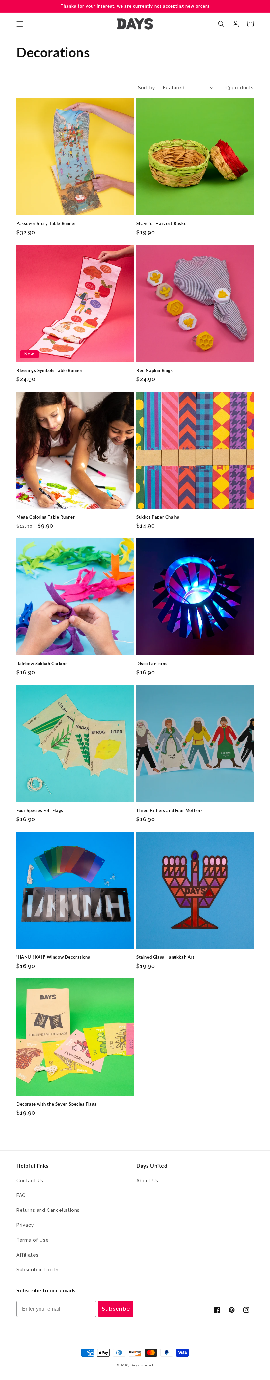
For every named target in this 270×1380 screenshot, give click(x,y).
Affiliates (27, 1255)
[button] (20, 24)
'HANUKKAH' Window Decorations (53, 957)
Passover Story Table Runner (46, 223)
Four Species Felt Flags (39, 810)
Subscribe (116, 1309)
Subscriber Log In (37, 1269)
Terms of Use (32, 1240)
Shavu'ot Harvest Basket (162, 223)
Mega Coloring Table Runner (45, 517)
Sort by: (147, 87)
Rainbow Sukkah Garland (42, 663)
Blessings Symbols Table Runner (49, 370)
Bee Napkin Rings (154, 370)
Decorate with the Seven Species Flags (56, 1104)
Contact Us (29, 1180)
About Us (147, 1180)
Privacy (25, 1225)
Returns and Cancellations (48, 1210)
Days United (141, 1365)
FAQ (21, 1195)
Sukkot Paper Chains (157, 517)
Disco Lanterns (151, 663)
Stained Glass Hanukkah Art (165, 957)
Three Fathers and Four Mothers (169, 810)
